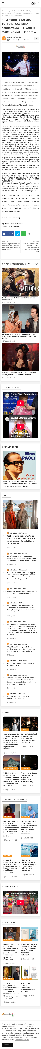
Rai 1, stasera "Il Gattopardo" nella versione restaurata (20, 299)
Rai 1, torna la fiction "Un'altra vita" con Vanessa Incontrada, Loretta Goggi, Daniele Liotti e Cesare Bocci (21, 540)
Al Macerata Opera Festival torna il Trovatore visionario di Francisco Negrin (29, 777)
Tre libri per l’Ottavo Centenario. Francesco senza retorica (28, 987)
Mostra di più (33, 264)
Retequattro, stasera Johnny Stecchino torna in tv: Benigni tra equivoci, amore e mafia (19, 336)
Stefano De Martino (19, 11)
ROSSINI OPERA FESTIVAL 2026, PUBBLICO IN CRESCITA (18, 697)
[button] (38, 3)
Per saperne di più (22, 1040)
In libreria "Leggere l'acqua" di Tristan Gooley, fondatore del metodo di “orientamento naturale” (29, 949)
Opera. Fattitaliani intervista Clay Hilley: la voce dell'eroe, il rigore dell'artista (29, 738)
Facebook (9, 234)
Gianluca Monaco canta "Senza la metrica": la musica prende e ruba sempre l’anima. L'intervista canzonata (29, 827)
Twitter (17, 233)
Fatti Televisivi (17, 224)
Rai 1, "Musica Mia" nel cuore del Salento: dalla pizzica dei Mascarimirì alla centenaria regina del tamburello (22, 558)
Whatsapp (23, 233)
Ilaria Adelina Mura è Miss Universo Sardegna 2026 (20, 664)
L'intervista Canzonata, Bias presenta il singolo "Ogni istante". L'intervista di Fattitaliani (29, 865)
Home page (6, 11)
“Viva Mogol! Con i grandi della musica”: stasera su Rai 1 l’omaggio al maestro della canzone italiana (22, 649)
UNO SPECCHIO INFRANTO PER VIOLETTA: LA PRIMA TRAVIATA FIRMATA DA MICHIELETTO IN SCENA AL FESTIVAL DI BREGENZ (11, 779)
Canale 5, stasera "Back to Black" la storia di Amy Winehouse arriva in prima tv (19, 374)
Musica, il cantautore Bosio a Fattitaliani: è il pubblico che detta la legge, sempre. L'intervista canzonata (11, 866)
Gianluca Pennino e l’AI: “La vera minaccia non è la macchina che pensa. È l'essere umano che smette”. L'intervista (11, 951)
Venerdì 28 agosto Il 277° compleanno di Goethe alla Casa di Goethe (22, 592)
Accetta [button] (7, 1044)
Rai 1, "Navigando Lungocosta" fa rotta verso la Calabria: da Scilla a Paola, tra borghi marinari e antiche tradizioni (21, 609)
